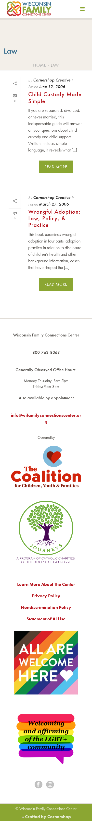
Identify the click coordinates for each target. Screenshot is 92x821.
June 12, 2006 (52, 86)
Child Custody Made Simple (55, 97)
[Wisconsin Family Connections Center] (29, 10)
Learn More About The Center (46, 584)
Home (39, 65)
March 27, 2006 (54, 204)
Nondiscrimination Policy (46, 607)
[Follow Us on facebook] (38, 785)
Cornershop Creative (51, 80)
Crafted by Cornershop (48, 816)
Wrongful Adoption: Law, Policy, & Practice (54, 218)
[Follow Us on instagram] (50, 785)
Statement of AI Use (46, 619)
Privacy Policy (46, 596)
